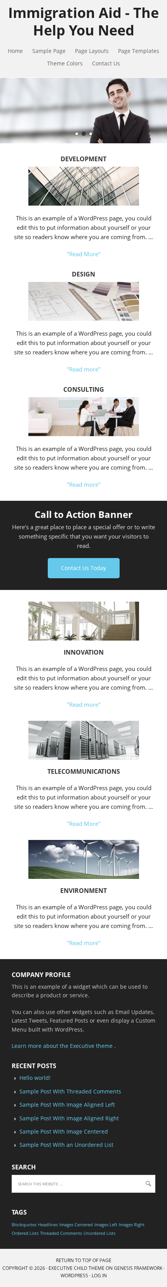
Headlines (48, 1224)
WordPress (74, 1275)
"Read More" (84, 254)
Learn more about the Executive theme (62, 1045)
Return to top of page (83, 1260)
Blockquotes (24, 1224)
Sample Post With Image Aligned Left (67, 1104)
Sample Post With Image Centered (63, 1131)
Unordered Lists (99, 1233)
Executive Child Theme (76, 1268)
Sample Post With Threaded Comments (70, 1091)
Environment (83, 890)
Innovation (84, 652)
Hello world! (34, 1077)
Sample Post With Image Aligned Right (69, 1118)
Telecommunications (83, 771)
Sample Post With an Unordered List (66, 1144)
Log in (99, 1275)
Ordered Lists (25, 1233)
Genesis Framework (138, 1268)
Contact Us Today (83, 568)
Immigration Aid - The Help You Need (83, 21)
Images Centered (76, 1224)
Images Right (131, 1224)
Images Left (105, 1224)
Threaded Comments (61, 1233)
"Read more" (84, 369)
